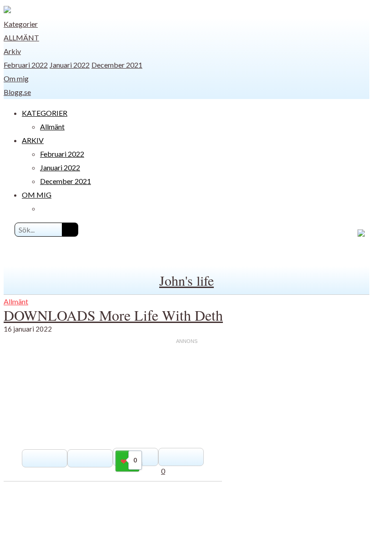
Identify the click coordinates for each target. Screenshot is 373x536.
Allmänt (21, 37)
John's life (186, 280)
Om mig (16, 78)
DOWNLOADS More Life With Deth (113, 315)
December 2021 (116, 64)
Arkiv (12, 51)
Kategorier (21, 24)
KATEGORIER (44, 113)
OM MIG (36, 194)
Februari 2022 (26, 64)
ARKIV (33, 140)
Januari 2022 (70, 64)
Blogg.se (17, 92)
